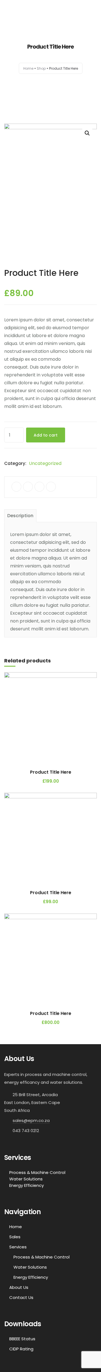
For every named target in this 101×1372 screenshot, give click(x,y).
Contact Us (21, 1297)
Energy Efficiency (26, 1185)
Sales (14, 1237)
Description (20, 515)
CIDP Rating (21, 1349)
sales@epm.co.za (31, 1120)
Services (18, 1247)
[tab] (20, 515)
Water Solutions (26, 1179)
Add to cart (46, 435)
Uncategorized (45, 463)
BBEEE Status (22, 1339)
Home (28, 68)
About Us (18, 1287)
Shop (41, 68)
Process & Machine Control (37, 1172)
